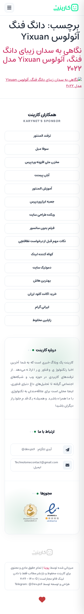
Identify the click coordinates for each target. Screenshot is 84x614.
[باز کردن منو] (9, 7)
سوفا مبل (42, 149)
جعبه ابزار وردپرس (42, 202)
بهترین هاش (42, 281)
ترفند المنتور (42, 136)
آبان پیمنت (42, 175)
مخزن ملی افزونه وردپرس (42, 162)
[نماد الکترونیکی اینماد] (52, 514)
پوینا (46, 568)
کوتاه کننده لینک (42, 254)
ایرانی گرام (42, 307)
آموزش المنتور (42, 189)
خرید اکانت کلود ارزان (42, 294)
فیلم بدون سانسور (42, 228)
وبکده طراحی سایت (42, 215)
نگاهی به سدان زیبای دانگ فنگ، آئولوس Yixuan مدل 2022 (42, 59)
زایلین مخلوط (42, 320)
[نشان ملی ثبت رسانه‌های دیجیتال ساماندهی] (30, 514)
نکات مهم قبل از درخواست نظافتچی (42, 241)
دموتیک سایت (42, 268)
